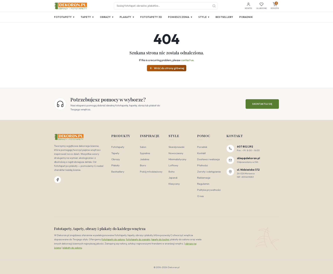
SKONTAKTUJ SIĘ (262, 103)
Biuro (143, 165)
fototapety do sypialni (138, 239)
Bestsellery (224, 17)
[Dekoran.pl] (70, 6)
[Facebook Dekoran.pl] (57, 179)
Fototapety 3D (151, 17)
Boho (172, 171)
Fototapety (64, 17)
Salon (143, 147)
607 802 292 (245, 146)
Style (204, 17)
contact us (187, 60)
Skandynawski (176, 147)
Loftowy (173, 165)
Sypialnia (145, 153)
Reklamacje (203, 177)
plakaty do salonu (72, 247)
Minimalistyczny (177, 159)
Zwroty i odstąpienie (209, 171)
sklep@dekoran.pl (248, 158)
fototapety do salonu (113, 239)
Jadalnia (144, 159)
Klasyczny (174, 183)
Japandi (173, 177)
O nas (200, 196)
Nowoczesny (176, 153)
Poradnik (246, 17)
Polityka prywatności (209, 189)
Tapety (87, 17)
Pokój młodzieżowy (151, 171)
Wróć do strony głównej (166, 68)
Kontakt (201, 153)
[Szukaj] (214, 6)
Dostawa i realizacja (208, 159)
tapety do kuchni (160, 239)
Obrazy (107, 17)
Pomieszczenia (180, 17)
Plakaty (127, 17)
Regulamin (203, 183)
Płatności (202, 165)
